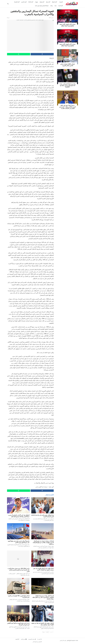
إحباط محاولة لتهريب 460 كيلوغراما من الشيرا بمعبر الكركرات (18, 596)
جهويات (67, 102)
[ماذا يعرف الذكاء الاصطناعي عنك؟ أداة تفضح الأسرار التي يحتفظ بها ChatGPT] (67, 76)
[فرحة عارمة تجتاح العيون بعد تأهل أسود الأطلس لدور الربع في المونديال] (18, 613)
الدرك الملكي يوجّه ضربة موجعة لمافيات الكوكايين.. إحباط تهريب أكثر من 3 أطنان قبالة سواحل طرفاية (43, 597)
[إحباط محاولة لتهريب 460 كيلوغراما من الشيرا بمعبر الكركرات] (18, 586)
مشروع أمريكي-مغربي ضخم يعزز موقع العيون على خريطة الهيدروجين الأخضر (18, 541)
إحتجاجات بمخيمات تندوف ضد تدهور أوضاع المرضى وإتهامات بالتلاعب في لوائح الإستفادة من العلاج (43, 542)
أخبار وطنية (67, 61)
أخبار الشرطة (67, 21)
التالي (48, 631)
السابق (51, 631)
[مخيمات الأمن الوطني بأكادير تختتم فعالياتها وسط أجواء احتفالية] (67, 16)
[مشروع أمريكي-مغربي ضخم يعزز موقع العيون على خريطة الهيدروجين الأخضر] (18, 531)
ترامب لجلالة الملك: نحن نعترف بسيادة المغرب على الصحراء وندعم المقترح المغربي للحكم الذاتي (18, 570)
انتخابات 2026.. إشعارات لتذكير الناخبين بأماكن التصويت (67, 64)
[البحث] (8, 4)
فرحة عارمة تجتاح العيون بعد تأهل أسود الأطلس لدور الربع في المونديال (18, 623)
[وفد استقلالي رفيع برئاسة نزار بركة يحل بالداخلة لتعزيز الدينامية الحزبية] (42, 505)
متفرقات (67, 81)
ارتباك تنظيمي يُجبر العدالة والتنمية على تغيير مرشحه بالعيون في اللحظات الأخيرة (43, 569)
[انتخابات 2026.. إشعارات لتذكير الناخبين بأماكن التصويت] (67, 56)
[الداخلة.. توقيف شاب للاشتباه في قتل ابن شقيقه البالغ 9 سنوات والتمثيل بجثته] (42, 613)
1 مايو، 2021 (51, 17)
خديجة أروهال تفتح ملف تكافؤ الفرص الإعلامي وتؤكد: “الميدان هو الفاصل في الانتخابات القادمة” (67, 106)
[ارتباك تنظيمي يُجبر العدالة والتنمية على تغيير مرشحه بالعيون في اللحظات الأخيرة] (42, 559)
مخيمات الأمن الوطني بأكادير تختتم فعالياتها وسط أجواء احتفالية (68, 25)
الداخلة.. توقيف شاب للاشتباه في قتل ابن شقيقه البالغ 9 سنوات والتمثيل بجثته (42, 623)
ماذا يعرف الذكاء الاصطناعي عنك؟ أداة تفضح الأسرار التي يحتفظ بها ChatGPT (67, 85)
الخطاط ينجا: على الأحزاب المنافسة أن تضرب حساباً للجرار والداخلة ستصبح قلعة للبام (18, 515)
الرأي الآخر (69, 640)
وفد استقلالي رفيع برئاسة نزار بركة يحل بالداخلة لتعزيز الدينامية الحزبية (42, 515)
